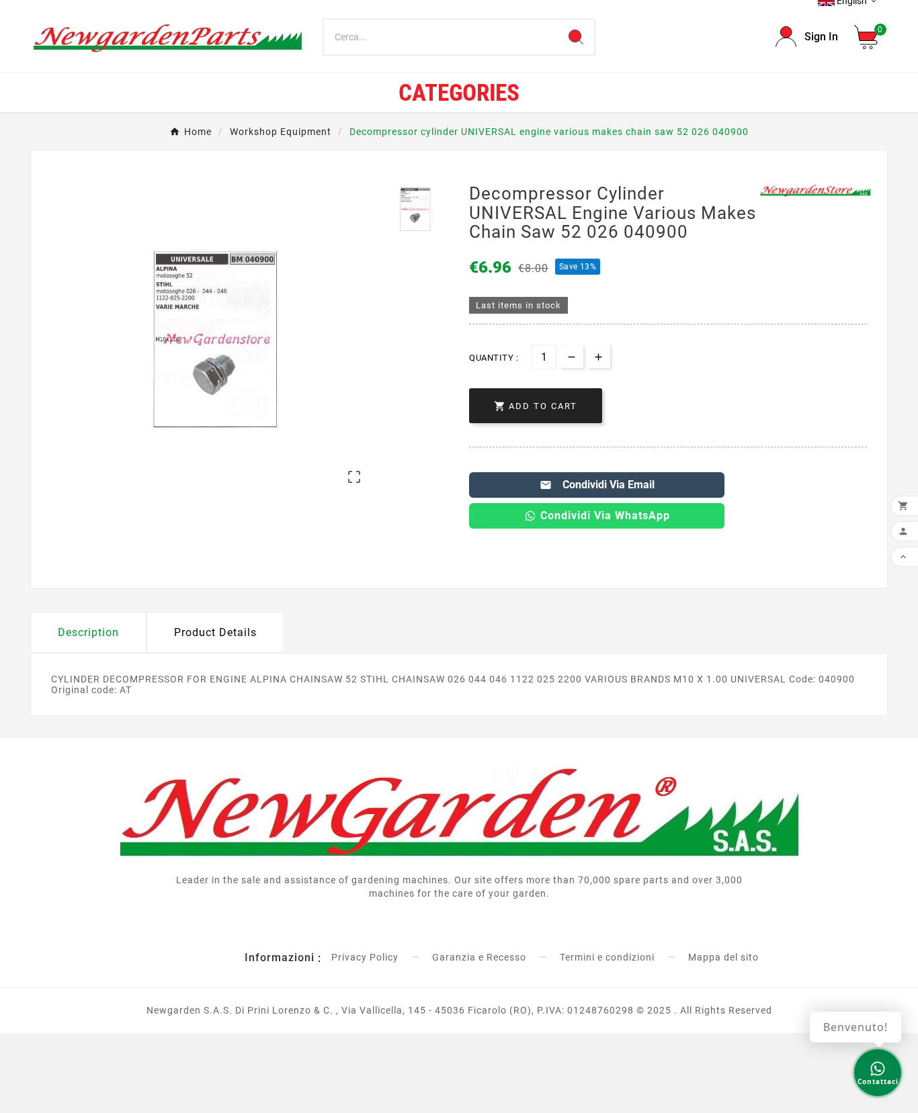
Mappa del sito (723, 957)
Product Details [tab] (215, 632)
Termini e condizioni (607, 957)
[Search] (576, 37)
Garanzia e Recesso (479, 957)
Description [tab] (88, 632)
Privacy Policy (365, 957)
